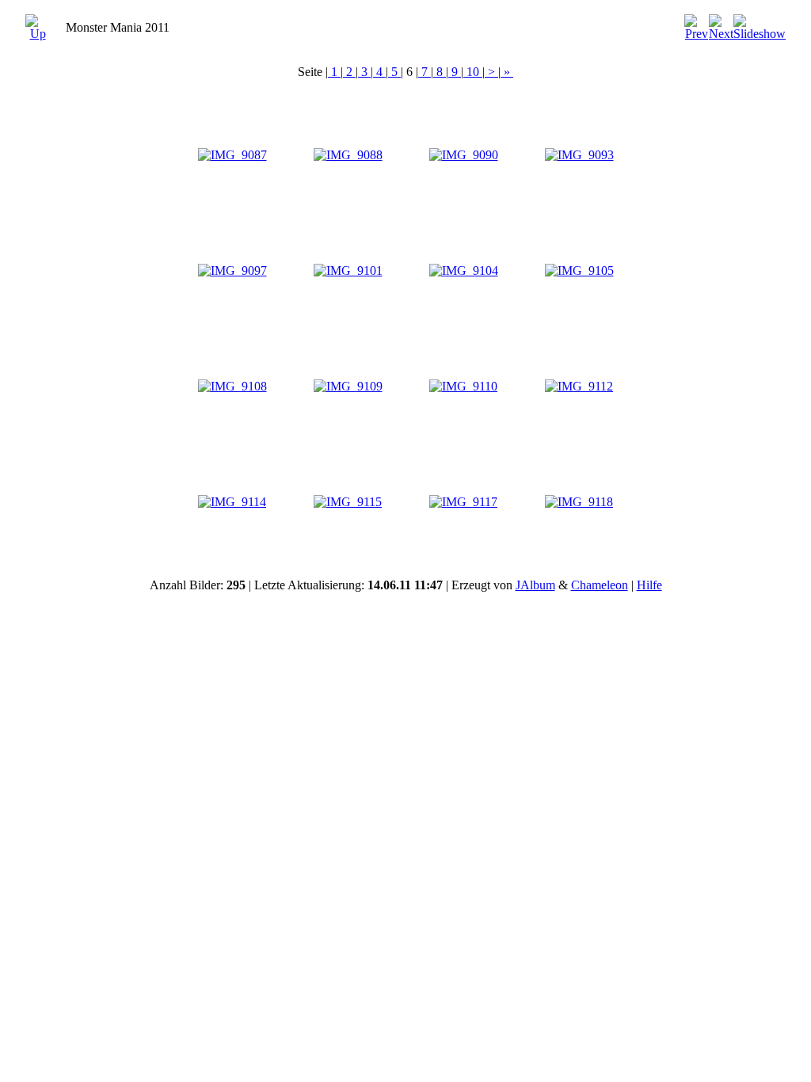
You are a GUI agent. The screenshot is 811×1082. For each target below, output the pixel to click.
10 (472, 71)
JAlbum (535, 585)
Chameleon (599, 585)
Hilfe (649, 585)
